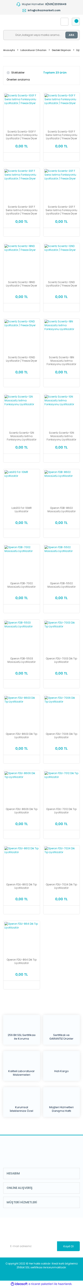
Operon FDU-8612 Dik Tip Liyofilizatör (21, 886)
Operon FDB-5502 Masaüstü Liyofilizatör (61, 585)
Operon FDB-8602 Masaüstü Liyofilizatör (61, 509)
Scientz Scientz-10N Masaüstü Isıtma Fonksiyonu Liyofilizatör (61, 436)
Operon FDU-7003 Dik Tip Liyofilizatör (61, 660)
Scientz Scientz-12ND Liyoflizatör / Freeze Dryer (61, 284)
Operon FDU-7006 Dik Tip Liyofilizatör (61, 735)
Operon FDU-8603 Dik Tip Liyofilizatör (21, 735)
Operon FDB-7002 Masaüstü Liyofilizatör (21, 585)
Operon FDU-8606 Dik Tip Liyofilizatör (21, 810)
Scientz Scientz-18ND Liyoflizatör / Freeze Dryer (21, 284)
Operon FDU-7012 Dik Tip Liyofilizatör (61, 810)
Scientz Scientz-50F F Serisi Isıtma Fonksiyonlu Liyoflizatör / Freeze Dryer (61, 135)
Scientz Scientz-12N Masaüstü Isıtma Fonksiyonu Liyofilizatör (21, 436)
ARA (71, 35)
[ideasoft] (19, 1284)
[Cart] (76, 22)
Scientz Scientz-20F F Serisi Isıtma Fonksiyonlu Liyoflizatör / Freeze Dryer (61, 210)
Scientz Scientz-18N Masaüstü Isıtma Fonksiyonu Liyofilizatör (61, 361)
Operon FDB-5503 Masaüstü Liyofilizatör (21, 660)
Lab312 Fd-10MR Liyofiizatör (21, 509)
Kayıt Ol (68, 1246)
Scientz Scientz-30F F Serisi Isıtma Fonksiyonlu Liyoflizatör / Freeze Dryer (21, 210)
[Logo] (26, 22)
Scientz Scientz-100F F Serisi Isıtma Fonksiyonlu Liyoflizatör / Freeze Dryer (21, 135)
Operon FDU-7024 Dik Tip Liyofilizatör (61, 886)
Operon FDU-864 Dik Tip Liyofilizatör (22, 961)
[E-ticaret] (41, 1284)
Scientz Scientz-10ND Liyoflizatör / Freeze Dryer (21, 359)
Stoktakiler (17, 72)
